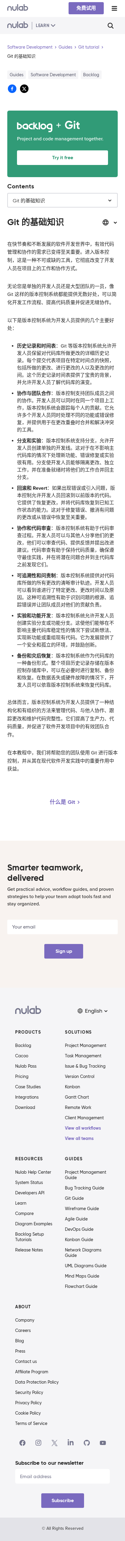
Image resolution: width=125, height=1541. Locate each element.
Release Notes (29, 1250)
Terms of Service (31, 1423)
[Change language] (110, 222)
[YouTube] (103, 1443)
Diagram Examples (33, 1224)
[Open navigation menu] (114, 8)
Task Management (83, 1056)
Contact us (26, 1361)
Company (24, 1320)
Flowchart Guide (81, 1286)
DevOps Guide (79, 1229)
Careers (23, 1330)
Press (20, 1351)
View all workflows (83, 1128)
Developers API (29, 1193)
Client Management (84, 1118)
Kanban (72, 1087)
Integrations (27, 1097)
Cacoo (21, 1056)
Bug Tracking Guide (84, 1188)
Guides (65, 47)
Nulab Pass (25, 1066)
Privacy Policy (28, 1402)
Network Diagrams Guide (83, 1252)
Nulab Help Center (33, 1172)
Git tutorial (88, 47)
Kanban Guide (79, 1239)
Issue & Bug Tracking (85, 1066)
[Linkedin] (71, 1442)
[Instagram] (38, 1443)
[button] (93, 1011)
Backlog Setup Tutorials (29, 1236)
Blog (19, 1341)
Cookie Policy (28, 1413)
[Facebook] (22, 1443)
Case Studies (28, 1087)
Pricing (22, 1076)
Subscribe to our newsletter (49, 1462)
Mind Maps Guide (82, 1276)
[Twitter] (54, 1443)
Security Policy (29, 1392)
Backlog (23, 1045)
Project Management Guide (85, 1174)
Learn (20, 1203)
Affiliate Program (31, 1372)
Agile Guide (76, 1219)
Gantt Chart (77, 1097)
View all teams (79, 1138)
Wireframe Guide (82, 1208)
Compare (24, 1213)
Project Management (85, 1045)
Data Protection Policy (37, 1382)
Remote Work (78, 1107)
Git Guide (74, 1198)
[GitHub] (87, 1443)
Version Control (79, 1076)
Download (25, 1107)
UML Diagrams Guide (85, 1265)
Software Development (29, 47)
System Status (29, 1182)
